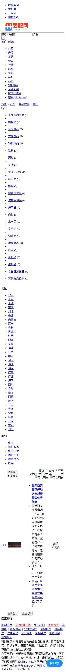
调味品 (12, 235)
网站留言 (40, 633)
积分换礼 (26, 633)
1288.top (28, 665)
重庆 (11, 307)
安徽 (11, 344)
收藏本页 (13, 5)
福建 (11, 348)
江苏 (11, 335)
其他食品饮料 (16, 278)
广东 (11, 372)
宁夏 (11, 413)
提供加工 (13, 455)
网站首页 (6, 625)
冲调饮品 (13, 143)
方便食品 (13, 136)
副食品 (12, 122)
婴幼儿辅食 (15, 193)
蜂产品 (12, 207)
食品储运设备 (16, 271)
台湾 (11, 421)
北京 (11, 295)
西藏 (11, 396)
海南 (11, 380)
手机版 (12, 9)
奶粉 (11, 186)
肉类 (11, 214)
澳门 (11, 429)
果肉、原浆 (15, 171)
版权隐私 (15, 629)
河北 (11, 311)
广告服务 (12, 633)
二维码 (12, 13)
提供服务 (13, 446)
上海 (11, 299)
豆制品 (12, 257)
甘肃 (11, 404)
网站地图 (45, 629)
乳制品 (12, 179)
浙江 (11, 339)
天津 (11, 303)
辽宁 (11, 323)
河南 (11, 360)
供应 (11, 442)
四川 (11, 384)
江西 (11, 352)
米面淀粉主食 (16, 115)
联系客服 (54, 663)
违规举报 (6, 637)
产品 (12, 104)
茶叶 (35, 104)
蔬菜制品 (13, 243)
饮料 (11, 150)
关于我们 (39, 625)
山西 (11, 315)
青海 (11, 409)
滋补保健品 (15, 200)
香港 (11, 425)
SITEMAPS (30, 629)
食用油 (12, 228)
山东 (11, 356)
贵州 (11, 388)
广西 (11, 376)
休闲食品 (13, 129)
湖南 (11, 368)
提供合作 (13, 459)
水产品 (12, 221)
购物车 (12, 17)
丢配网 (38, 665)
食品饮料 (24, 104)
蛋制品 (12, 264)
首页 (4, 104)
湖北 (11, 364)
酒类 (11, 157)
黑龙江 (12, 331)
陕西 (11, 400)
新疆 (11, 417)
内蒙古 (12, 319)
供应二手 (13, 451)
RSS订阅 (54, 633)
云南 (11, 392)
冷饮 (11, 250)
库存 (11, 463)
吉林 (11, 327)
